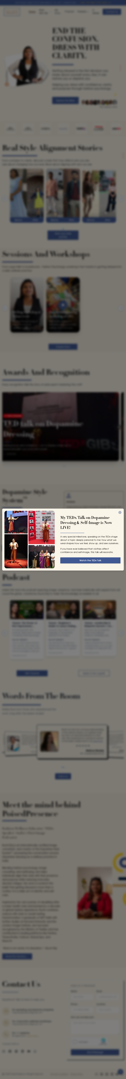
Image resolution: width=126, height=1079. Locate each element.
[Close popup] (120, 512)
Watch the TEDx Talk (90, 560)
